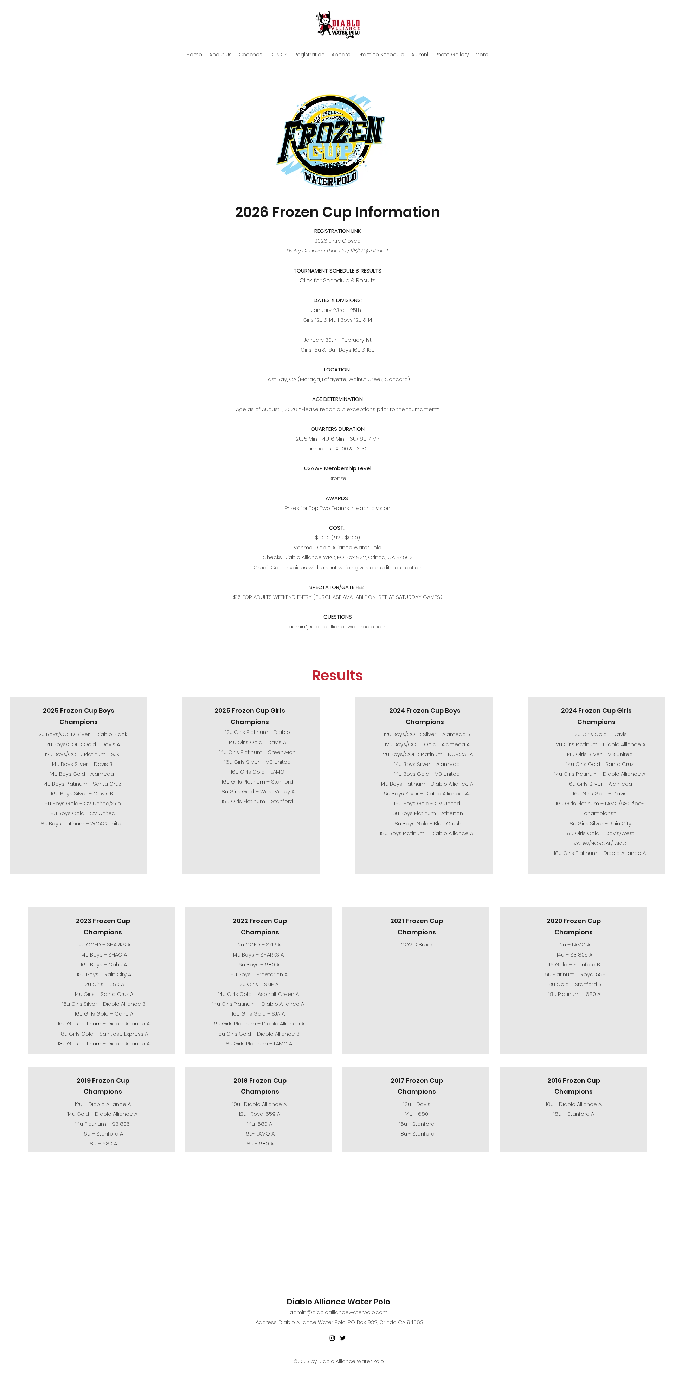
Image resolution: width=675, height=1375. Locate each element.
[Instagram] (332, 1338)
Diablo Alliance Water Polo (338, 1301)
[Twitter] (342, 1338)
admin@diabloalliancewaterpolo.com (338, 626)
